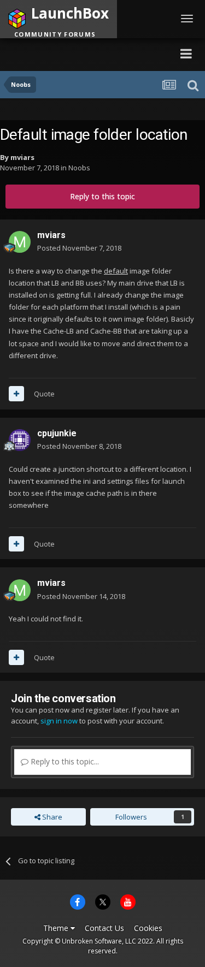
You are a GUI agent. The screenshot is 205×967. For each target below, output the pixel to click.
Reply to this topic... (63, 761)
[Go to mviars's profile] (20, 242)
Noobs (79, 168)
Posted (79, 248)
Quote (44, 394)
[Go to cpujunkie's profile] (20, 440)
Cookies (148, 928)
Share (51, 817)
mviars (22, 157)
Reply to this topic (102, 196)
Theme (57, 928)
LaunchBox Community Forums (82, 53)
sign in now (59, 721)
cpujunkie (57, 433)
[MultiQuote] (16, 393)
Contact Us (104, 928)
